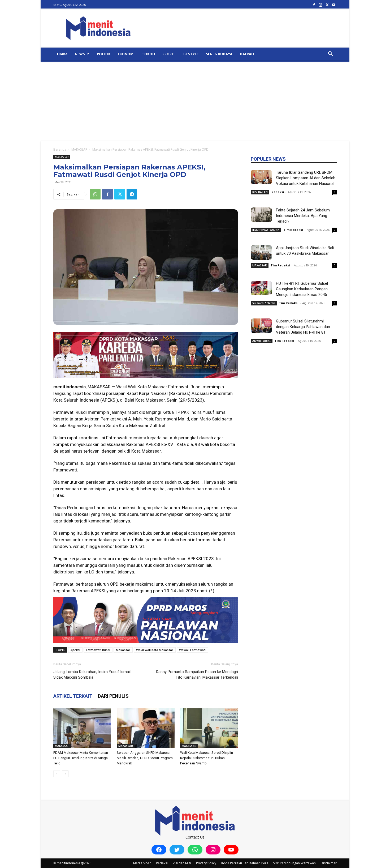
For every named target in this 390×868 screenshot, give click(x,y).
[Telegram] (132, 194)
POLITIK (103, 54)
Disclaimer (329, 863)
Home (62, 54)
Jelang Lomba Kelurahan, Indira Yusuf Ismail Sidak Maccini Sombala (92, 674)
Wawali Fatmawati (192, 650)
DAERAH (247, 54)
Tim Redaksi (293, 230)
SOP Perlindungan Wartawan (294, 863)
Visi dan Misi (182, 863)
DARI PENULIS (113, 696)
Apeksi (75, 650)
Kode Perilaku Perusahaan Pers (244, 863)
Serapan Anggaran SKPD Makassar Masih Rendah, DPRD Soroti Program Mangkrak (145, 758)
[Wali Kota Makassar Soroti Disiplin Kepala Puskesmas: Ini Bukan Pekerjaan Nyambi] (209, 728)
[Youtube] (334, 4)
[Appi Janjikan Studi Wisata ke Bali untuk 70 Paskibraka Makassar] (261, 252)
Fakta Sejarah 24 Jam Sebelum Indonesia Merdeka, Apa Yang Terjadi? (303, 216)
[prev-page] (56, 774)
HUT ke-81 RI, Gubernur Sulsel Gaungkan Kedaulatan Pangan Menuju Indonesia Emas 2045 (302, 289)
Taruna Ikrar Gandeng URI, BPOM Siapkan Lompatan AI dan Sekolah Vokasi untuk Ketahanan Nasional (305, 178)
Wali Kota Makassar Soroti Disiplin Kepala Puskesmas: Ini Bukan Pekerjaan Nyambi (206, 758)
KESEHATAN (260, 192)
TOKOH (148, 54)
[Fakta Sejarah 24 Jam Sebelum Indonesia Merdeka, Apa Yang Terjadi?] (261, 214)
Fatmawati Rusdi (98, 650)
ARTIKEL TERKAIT (72, 696)
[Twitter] (327, 4)
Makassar (123, 650)
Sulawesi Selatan (263, 303)
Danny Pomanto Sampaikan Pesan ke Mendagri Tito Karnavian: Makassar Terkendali (197, 674)
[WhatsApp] (95, 194)
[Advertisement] (195, 101)
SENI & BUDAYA (219, 54)
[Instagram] (320, 4)
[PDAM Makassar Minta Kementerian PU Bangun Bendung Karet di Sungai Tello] (82, 728)
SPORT (168, 54)
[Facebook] (314, 4)
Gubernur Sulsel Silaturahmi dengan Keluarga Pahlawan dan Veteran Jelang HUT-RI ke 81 (303, 327)
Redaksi (277, 192)
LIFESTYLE (189, 54)
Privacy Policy (206, 863)
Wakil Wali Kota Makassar (154, 650)
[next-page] (65, 774)
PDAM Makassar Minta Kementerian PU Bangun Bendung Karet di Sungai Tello (81, 758)
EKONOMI (126, 54)
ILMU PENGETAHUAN (266, 230)
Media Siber (142, 863)
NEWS (80, 54)
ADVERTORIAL (261, 341)
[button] (330, 54)
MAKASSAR (79, 149)
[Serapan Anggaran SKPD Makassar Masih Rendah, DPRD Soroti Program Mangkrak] (146, 728)
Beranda (59, 149)
